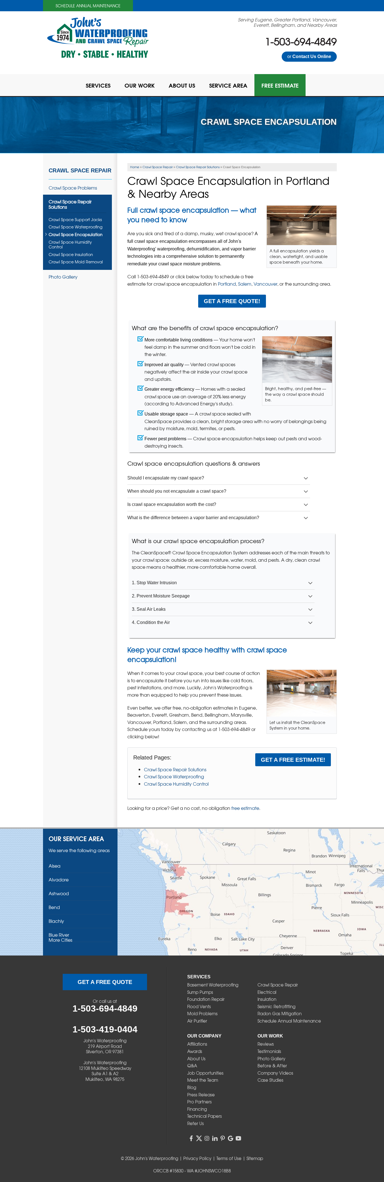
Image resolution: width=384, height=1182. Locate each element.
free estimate (245, 808)
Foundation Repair (206, 999)
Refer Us (195, 1123)
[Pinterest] (222, 1138)
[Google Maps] (230, 1138)
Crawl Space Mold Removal (76, 261)
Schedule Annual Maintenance (88, 5)
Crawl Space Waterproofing (174, 776)
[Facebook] (191, 1138)
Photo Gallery (63, 276)
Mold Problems (202, 1013)
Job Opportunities (205, 1073)
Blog (191, 1087)
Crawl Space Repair (80, 170)
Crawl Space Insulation (71, 254)
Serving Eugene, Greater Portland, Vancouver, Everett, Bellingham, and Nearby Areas (287, 22)
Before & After (272, 1066)
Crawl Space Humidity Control (176, 783)
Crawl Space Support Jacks (75, 219)
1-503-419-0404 (105, 1029)
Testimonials (269, 1051)
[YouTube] (238, 1138)
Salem (244, 283)
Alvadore (59, 879)
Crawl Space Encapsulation (76, 234)
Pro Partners (199, 1102)
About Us (196, 1059)
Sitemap (255, 1158)
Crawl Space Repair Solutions (175, 769)
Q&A (192, 1066)
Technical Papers (204, 1116)
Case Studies (270, 1080)
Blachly (56, 920)
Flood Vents (199, 1006)
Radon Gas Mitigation (279, 1013)
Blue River (59, 934)
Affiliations (197, 1044)
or (309, 56)
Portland (227, 283)
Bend (54, 907)
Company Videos (275, 1073)
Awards (194, 1051)
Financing (197, 1109)
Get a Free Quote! (232, 301)
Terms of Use (228, 1158)
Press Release (201, 1095)
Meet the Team (202, 1080)
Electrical (266, 992)
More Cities (60, 939)
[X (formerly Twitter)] (199, 1138)
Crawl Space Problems (73, 187)
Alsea (54, 865)
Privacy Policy (197, 1158)
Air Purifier (197, 1021)
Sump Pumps (200, 992)
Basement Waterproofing (212, 985)
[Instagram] (207, 1138)
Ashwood (59, 893)
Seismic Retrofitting (276, 1006)
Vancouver (265, 283)
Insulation (266, 999)
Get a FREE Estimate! (293, 760)
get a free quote (105, 982)
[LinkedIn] (214, 1138)
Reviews (265, 1044)
